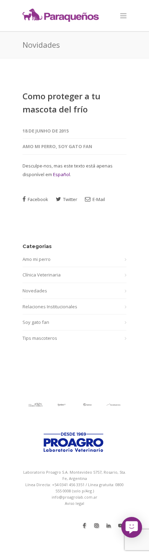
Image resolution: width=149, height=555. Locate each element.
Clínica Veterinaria (42, 275)
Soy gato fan (75, 146)
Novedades (35, 291)
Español (61, 174)
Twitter (69, 199)
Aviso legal (74, 503)
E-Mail (98, 199)
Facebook (37, 199)
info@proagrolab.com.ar (74, 497)
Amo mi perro (39, 146)
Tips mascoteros (40, 338)
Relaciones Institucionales (50, 306)
